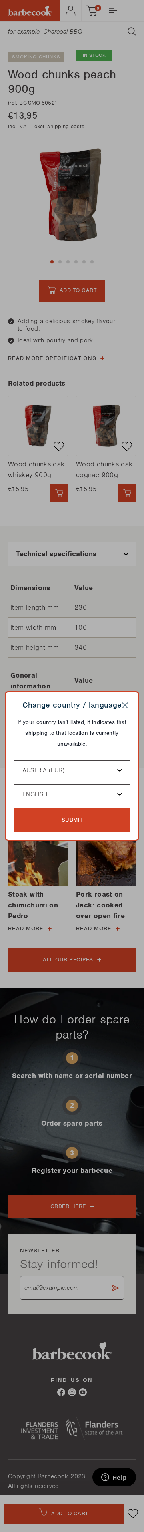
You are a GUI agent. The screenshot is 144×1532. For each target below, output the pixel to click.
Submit (72, 819)
